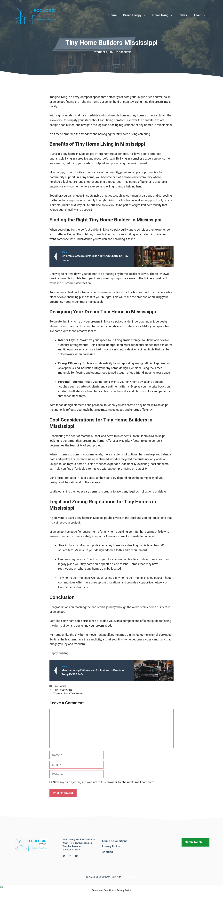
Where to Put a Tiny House (68, 693)
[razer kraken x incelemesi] (111, 886)
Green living (160, 15)
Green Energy (132, 15)
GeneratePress (129, 877)
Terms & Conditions (114, 841)
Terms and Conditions (103, 890)
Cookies (107, 852)
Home (112, 15)
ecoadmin (125, 52)
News (183, 15)
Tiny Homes (59, 686)
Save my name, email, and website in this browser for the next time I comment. (104, 782)
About (197, 15)
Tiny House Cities (62, 689)
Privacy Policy (111, 846)
